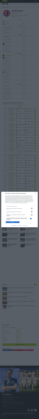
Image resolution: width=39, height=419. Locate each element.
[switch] (31, 208)
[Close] (36, 193)
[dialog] (19, 209)
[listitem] (19, 206)
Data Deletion (14, 225)
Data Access (19, 225)
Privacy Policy (25, 225)
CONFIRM (12, 222)
